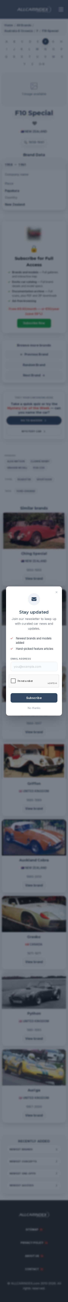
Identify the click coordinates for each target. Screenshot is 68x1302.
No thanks (34, 708)
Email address (21, 658)
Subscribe (34, 698)
